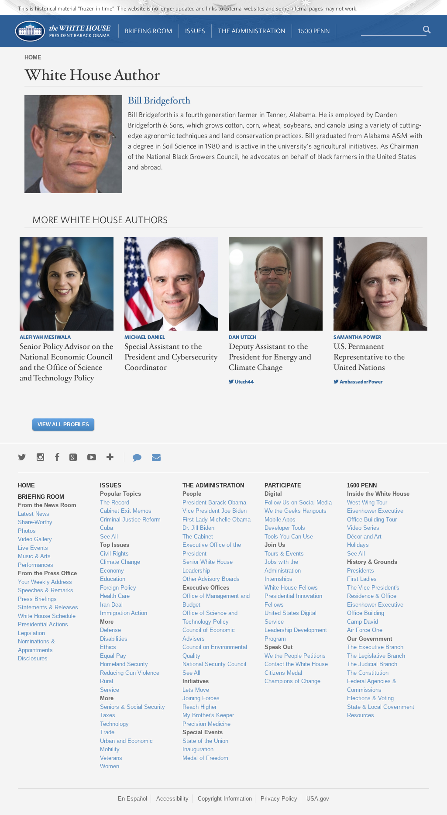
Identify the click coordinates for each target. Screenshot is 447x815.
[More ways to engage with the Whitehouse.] (110, 457)
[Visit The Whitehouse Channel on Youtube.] (91, 457)
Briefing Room (148, 31)
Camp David (362, 621)
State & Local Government (380, 707)
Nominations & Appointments (36, 645)
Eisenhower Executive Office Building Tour (375, 515)
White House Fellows (291, 587)
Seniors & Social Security (132, 707)
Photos (27, 531)
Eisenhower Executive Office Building (375, 609)
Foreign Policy (118, 587)
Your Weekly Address (45, 582)
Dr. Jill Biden (198, 528)
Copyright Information (225, 798)
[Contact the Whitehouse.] (132, 457)
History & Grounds (372, 562)
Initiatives (195, 681)
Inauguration (197, 749)
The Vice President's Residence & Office (373, 592)
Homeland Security (124, 664)
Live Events (33, 548)
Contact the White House (296, 664)
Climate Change (120, 562)
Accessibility (172, 798)
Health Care (115, 596)
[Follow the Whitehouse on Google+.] (73, 457)
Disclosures (33, 658)
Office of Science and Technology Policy (209, 617)
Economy (112, 570)
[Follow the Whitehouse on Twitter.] (22, 457)
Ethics (108, 647)
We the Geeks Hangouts (296, 511)
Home (32, 57)
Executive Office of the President (211, 549)
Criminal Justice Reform (130, 519)
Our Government (369, 638)
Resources (360, 715)
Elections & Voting (370, 698)
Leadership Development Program (296, 634)
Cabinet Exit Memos (125, 511)
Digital (273, 493)
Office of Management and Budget (216, 600)
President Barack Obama (214, 502)
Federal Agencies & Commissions (371, 685)
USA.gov (317, 798)
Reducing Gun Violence (129, 673)
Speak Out (278, 647)
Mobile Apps (280, 519)
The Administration (251, 31)
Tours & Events (284, 553)
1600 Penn (314, 31)
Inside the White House (378, 493)
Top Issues (114, 545)
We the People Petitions (295, 656)
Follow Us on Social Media (298, 502)
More (106, 621)
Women (109, 766)
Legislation (31, 633)
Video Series (363, 528)
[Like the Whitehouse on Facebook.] (57, 457)
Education (112, 579)
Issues (195, 31)
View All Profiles (63, 424)
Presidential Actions (43, 624)
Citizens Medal (283, 673)
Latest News (33, 514)
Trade (107, 732)
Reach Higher (199, 707)
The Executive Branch (375, 647)
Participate (283, 485)
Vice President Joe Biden (214, 511)
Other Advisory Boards (211, 579)
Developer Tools (285, 528)
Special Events (202, 732)
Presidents (360, 570)
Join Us (275, 545)
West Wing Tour (367, 502)
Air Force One (364, 630)
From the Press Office (47, 573)
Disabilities (113, 638)
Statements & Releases (48, 607)
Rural (106, 681)
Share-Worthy (35, 522)
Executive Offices (205, 587)
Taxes (107, 715)
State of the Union (205, 741)
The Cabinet (197, 536)
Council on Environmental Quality (214, 651)
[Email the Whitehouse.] (156, 457)
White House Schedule (47, 616)
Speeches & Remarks (45, 590)
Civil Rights (114, 553)
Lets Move (195, 690)
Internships (278, 579)
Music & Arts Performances (35, 560)
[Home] (62, 41)
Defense (110, 630)
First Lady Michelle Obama (216, 519)
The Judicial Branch (372, 664)
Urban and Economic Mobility (126, 745)
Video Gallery (35, 539)
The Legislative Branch (376, 656)
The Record (114, 502)
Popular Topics (120, 493)
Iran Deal (111, 604)
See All (109, 536)
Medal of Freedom (205, 758)
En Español (132, 798)
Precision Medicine (206, 724)
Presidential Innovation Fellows (293, 600)
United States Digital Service (290, 617)
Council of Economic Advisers (208, 634)
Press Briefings (37, 599)
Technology (114, 724)
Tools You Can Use (289, 536)
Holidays (358, 545)
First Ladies (362, 579)
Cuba (106, 528)
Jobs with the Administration (283, 566)
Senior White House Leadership (207, 566)
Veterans (111, 758)
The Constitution (368, 673)
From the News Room (47, 505)
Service (109, 690)
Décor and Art (364, 536)
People (191, 493)
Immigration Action (123, 613)
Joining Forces (201, 698)
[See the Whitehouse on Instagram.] (40, 457)
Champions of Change (292, 681)
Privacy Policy (279, 798)
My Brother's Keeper (208, 715)
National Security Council (214, 664)
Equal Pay (113, 656)
